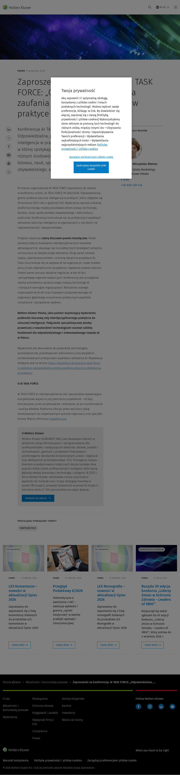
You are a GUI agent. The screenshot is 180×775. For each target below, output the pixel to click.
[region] (91, 127)
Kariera (66, 705)
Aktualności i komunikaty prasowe (47, 682)
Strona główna (12, 682)
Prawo (36, 738)
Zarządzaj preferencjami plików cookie (91, 157)
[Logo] (19, 7)
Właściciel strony (72, 720)
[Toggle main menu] (174, 7)
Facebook (138, 706)
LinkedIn (161, 706)
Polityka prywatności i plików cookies (58, 760)
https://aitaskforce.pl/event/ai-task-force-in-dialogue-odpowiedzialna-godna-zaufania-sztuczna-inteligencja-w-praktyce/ (60, 368)
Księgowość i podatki (45, 713)
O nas (6, 698)
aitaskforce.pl (58, 418)
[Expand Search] (149, 7)
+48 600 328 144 (132, 185)
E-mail (125, 179)
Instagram (150, 706)
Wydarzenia (10, 717)
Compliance (39, 731)
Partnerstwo (28, 528)
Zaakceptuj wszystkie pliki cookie (91, 167)
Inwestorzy (68, 713)
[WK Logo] (16, 749)
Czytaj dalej (18, 644)
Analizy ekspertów (73, 698)
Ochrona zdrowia (42, 705)
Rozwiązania (40, 698)
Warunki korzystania (15, 760)
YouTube (172, 706)
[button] (8, 129)
